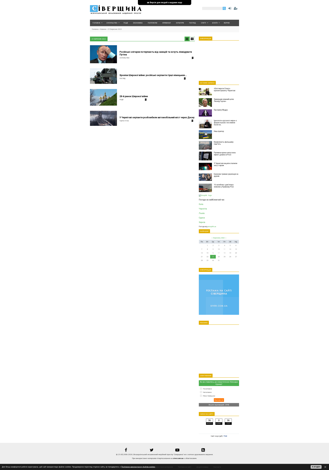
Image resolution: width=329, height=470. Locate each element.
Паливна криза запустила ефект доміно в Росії (225, 154)
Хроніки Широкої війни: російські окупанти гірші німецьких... (153, 75)
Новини (103, 29)
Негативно (207, 392)
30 (213, 260)
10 (219, 249)
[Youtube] (177, 451)
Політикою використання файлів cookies (138, 467)
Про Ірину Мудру (221, 110)
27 (236, 257)
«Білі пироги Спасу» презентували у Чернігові (224, 89)
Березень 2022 (219, 238)
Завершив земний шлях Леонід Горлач (224, 100)
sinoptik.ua (212, 226)
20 (236, 253)
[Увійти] (229, 9)
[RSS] (203, 451)
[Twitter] (152, 451)
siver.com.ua (178, 458)
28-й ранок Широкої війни (134, 96)
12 (230, 249)
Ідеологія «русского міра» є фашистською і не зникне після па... (225, 123)
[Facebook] (126, 451)
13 (236, 249)
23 (213, 257)
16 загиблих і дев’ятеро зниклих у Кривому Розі (224, 186)
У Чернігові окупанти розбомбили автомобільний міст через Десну (157, 117)
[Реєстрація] (236, 9)
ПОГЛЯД (122, 78)
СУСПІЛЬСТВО (124, 58)
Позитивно (207, 389)
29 (207, 260)
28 (202, 260)
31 (219, 260)
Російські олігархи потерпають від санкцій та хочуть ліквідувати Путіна (156, 53)
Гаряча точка (124, 121)
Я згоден (316, 467)
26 (230, 257)
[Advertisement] (219, 59)
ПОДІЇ (121, 99)
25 (224, 257)
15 (207, 253)
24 (219, 257)
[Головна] (115, 14)
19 (230, 253)
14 (202, 253)
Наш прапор (219, 131)
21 (202, 257)
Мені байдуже (209, 396)
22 (207, 257)
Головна (95, 29)
